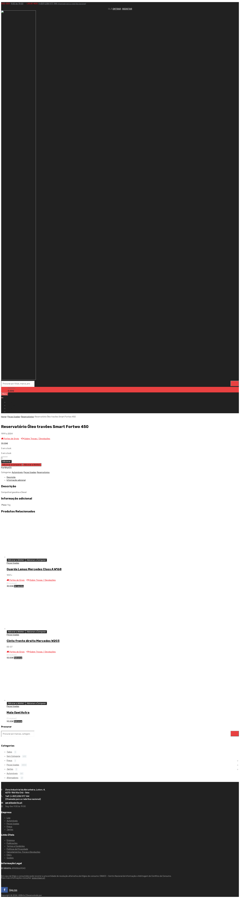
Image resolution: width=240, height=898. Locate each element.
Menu (4, 394)
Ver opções (19, 586)
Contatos (11, 411)
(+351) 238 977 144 (62, 3)
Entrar (117, 9)
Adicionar (6, 461)
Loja (8, 818)
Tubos (9, 752)
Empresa (11, 405)
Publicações (12, 843)
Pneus (9, 760)
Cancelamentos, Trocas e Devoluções (23, 852)
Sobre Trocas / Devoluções (37, 438)
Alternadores (12, 778)
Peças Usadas (14, 417)
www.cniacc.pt (38, 878)
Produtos (11, 408)
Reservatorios (27, 417)
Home (9, 402)
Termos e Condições (16, 846)
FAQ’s (9, 855)
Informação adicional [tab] (16, 480)
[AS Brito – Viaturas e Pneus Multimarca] (18, 379)
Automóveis (17, 472)
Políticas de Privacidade (17, 849)
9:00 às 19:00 (17, 3)
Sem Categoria (13, 756)
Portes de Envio (11, 438)
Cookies (10, 858)
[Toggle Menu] (2, 397)
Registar (127, 9)
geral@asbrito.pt (13, 803)
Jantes (10, 769)
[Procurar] (235, 383)
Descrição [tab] (11, 477)
